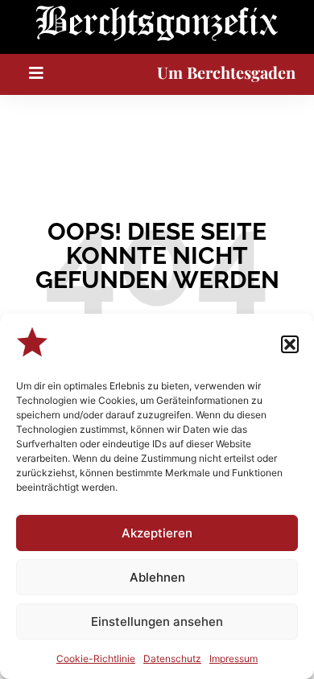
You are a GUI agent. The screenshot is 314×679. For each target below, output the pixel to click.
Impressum (233, 658)
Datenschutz (172, 658)
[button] (290, 344)
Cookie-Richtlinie (95, 658)
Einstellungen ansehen (157, 621)
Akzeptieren (157, 533)
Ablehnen (157, 577)
